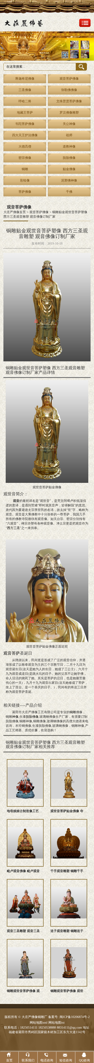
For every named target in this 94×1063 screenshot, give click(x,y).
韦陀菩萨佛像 (24, 124)
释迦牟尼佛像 (24, 78)
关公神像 (69, 124)
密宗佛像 (24, 158)
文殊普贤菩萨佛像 (69, 101)
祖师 (69, 135)
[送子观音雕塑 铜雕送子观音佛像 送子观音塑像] (68, 903)
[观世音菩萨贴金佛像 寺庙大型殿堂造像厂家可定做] (68, 783)
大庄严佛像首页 (14, 212)
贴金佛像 (69, 169)
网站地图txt (56, 1022)
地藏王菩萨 (25, 112)
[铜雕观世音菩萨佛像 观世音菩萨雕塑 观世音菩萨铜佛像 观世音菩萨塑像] (25, 963)
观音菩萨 (11, 653)
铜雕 (25, 169)
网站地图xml (38, 1022)
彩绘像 (25, 180)
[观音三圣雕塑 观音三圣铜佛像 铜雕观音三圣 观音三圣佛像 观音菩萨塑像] (25, 903)
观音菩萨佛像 (69, 78)
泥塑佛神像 (69, 180)
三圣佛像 (24, 90)
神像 (15, 716)
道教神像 (69, 146)
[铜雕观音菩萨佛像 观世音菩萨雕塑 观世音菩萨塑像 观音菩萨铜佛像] (68, 963)
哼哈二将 (24, 101)
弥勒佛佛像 (69, 90)
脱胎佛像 (69, 158)
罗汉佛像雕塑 (69, 112)
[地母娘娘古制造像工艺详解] (25, 783)
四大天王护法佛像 (25, 135)
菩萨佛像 (24, 191)
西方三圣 (13, 528)
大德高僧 (24, 146)
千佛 (69, 191)
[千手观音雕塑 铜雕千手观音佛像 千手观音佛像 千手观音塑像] (68, 843)
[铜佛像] (47, 46)
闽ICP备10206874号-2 (74, 1017)
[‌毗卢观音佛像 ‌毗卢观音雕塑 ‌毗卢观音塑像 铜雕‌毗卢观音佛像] (25, 843)
